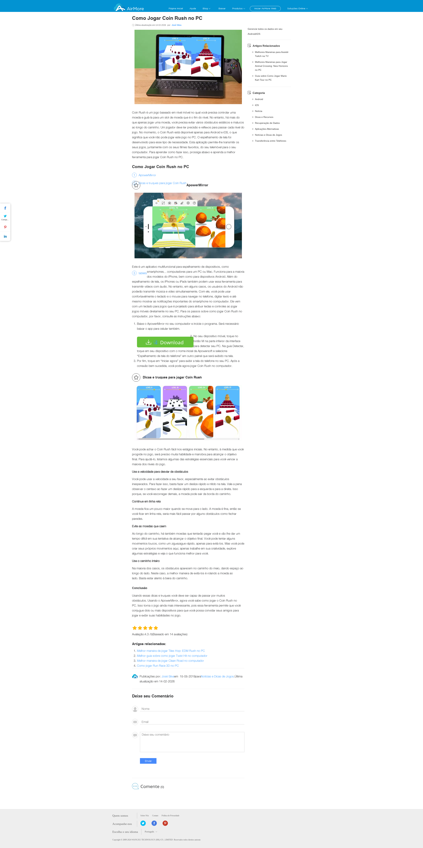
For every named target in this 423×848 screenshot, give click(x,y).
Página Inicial (176, 8)
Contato (155, 815)
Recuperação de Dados (267, 123)
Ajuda (193, 8)
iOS (257, 105)
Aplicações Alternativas (267, 129)
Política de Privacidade (170, 815)
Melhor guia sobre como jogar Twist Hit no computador (172, 655)
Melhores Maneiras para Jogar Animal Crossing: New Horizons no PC (271, 66)
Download (172, 342)
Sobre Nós (144, 815)
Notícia (258, 111)
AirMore (135, 9)
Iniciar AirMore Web (265, 8)
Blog (205, 8)
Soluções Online (296, 8)
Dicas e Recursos (264, 117)
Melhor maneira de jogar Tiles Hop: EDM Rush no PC (171, 650)
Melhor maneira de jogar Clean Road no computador (170, 660)
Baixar (222, 8)
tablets (143, 273)
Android (259, 99)
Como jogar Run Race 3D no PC (158, 665)
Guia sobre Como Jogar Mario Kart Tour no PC (271, 78)
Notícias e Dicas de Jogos (217, 676)
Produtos (237, 8)
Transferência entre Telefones (270, 140)
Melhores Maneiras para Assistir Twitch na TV (271, 54)
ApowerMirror (147, 175)
